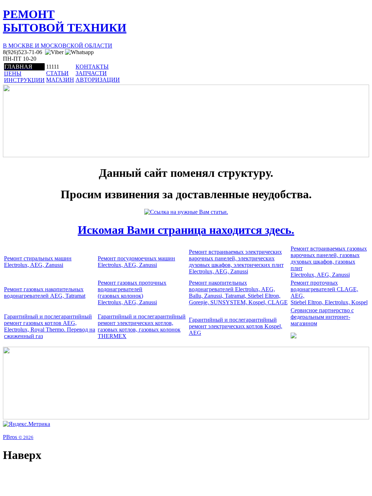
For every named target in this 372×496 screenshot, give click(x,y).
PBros (18, 437)
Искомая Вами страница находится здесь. (186, 229)
